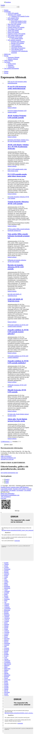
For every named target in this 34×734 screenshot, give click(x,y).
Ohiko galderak (8, 60)
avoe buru (3, 498)
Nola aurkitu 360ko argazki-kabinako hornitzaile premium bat (19, 236)
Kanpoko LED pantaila (19, 489)
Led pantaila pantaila (6, 489)
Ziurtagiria (10, 65)
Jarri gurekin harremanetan (11, 68)
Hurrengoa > (7, 441)
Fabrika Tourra (12, 63)
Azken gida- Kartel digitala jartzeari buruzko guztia (17, 420)
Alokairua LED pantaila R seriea (20, 16)
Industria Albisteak (13, 59)
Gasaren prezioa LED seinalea (16, 27)
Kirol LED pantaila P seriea (18, 22)
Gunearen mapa (14, 487)
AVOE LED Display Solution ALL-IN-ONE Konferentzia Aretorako (18, 146)
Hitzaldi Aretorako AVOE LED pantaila (17, 391)
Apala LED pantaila (13, 30)
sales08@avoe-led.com (7, 459)
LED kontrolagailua (16, 46)
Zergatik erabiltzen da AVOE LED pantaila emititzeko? (18, 362)
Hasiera (6, 10)
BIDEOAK (7, 54)
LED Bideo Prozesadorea (18, 48)
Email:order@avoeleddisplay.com (10, 495)
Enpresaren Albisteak (13, 57)
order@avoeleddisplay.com (8, 457)
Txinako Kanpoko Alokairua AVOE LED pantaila (18, 203)
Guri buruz (7, 62)
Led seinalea (19, 490)
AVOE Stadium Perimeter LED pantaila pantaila (17, 117)
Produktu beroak (5, 487)
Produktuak (7, 11)
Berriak (6, 56)
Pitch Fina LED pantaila (14, 24)
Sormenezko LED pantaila (15, 37)
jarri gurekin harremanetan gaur (9, 472)
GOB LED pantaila (13, 13)
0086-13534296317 (6, 456)
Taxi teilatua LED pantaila (15, 29)
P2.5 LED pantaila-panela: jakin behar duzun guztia (17, 175)
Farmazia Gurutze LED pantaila (16, 33)
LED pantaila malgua (17, 38)
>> (11, 441)
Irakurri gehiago (12, 107)
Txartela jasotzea (15, 44)
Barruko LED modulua (17, 43)
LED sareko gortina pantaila (15, 35)
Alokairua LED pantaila (14, 14)
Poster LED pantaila (13, 32)
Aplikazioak (11, 67)
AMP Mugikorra (24, 487)
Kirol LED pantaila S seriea (18, 21)
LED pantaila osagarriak (14, 40)
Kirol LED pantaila (13, 19)
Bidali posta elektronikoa (7, 493)
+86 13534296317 (6, 496)
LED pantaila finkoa (13, 18)
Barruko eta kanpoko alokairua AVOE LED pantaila (16, 267)
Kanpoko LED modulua (18, 41)
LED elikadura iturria (17, 49)
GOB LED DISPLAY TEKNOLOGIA (15, 300)
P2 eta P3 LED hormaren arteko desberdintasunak (17, 87)
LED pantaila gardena (14, 26)
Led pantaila (12, 490)
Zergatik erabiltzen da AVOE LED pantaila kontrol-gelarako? (18, 332)
